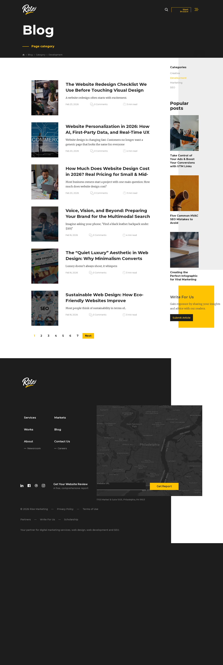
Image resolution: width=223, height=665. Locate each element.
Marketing (176, 82)
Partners (25, 519)
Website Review (76, 484)
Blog (30, 55)
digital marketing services (55, 529)
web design (78, 529)
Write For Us (47, 519)
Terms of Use (90, 509)
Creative (175, 73)
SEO (172, 87)
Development (56, 55)
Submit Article (181, 317)
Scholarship (71, 519)
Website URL (103, 483)
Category (40, 55)
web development (97, 529)
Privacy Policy (65, 509)
